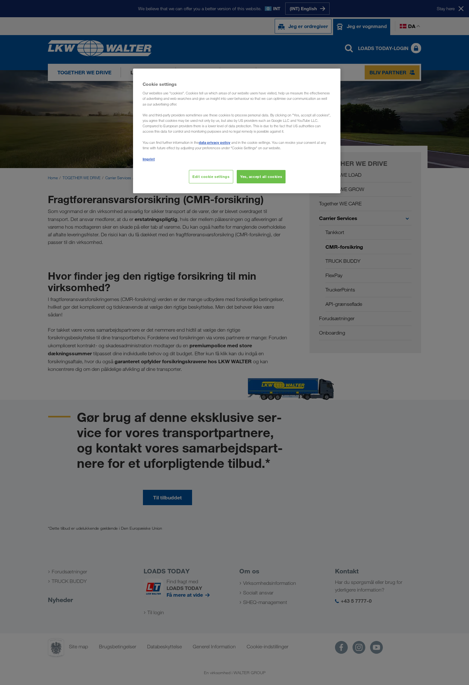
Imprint (149, 159)
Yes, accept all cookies (261, 176)
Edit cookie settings (210, 176)
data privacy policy (214, 142)
